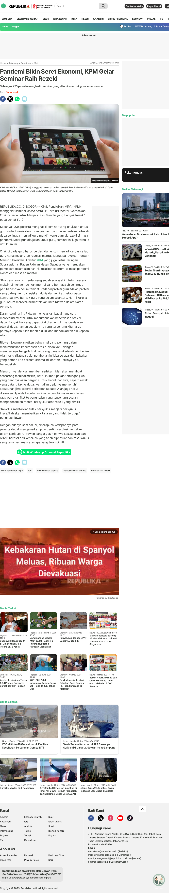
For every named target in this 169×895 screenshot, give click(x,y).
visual (151, 18)
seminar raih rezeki (100, 470)
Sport (51, 826)
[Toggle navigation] (3, 6)
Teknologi (13, 63)
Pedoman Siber (56, 855)
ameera (7, 18)
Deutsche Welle (134, 6)
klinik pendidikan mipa (11, 470)
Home (3, 63)
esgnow (137, 18)
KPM (40, 260)
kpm (30, 470)
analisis (98, 18)
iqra (74, 18)
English (52, 835)
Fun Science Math (30, 63)
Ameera (4, 816)
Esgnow (4, 835)
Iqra (26, 821)
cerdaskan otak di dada (75, 470)
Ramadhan (29, 840)
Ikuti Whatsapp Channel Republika (46, 452)
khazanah (60, 18)
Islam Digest (54, 821)
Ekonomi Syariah (27, 18)
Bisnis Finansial (118, 18)
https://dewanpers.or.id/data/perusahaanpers (26, 877)
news (85, 18)
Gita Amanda (12, 92)
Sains (5, 26)
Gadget (15, 26)
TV (161, 18)
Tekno (27, 830)
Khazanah (5, 821)
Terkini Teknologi (132, 189)
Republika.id (154, 6)
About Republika (8, 855)
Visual (27, 835)
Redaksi (28, 855)
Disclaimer (5, 859)
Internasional (6, 830)
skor (46, 18)
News (3, 826)
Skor (50, 816)
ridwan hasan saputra (47, 470)
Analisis (28, 826)
